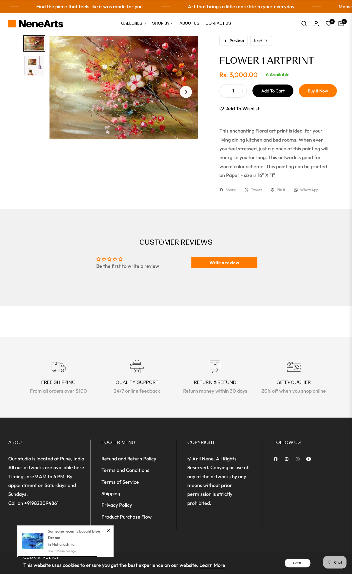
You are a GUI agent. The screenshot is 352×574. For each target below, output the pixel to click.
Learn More (212, 565)
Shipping (110, 493)
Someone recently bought (70, 531)
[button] (304, 23)
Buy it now (318, 91)
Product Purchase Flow (126, 517)
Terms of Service (120, 482)
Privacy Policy (116, 505)
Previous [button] (62, 92)
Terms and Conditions (125, 470)
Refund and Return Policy (128, 458)
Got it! (297, 563)
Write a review (224, 262)
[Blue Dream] (32, 541)
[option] (124, 87)
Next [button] (186, 92)
